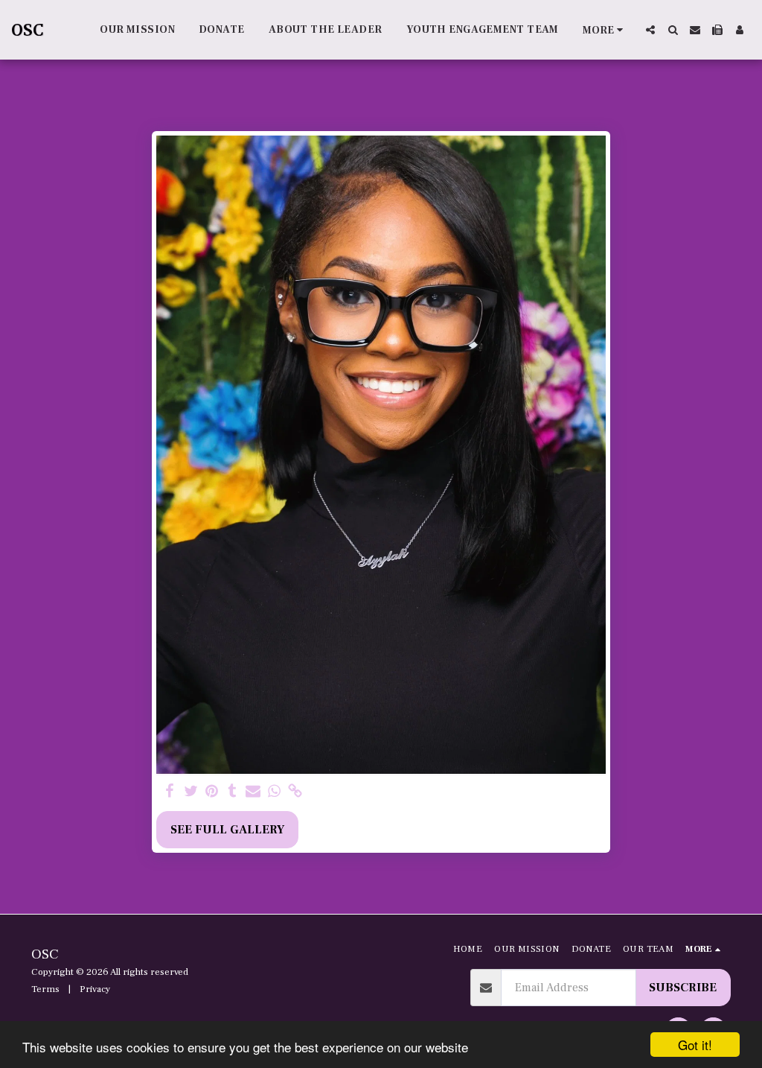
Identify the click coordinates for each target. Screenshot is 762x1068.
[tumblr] (232, 791)
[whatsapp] (273, 791)
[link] (294, 791)
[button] (650, 30)
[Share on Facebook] (169, 791)
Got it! (695, 1044)
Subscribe (683, 987)
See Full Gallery (227, 829)
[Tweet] (190, 791)
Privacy (95, 989)
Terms (45, 989)
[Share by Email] (253, 791)
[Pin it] (211, 791)
